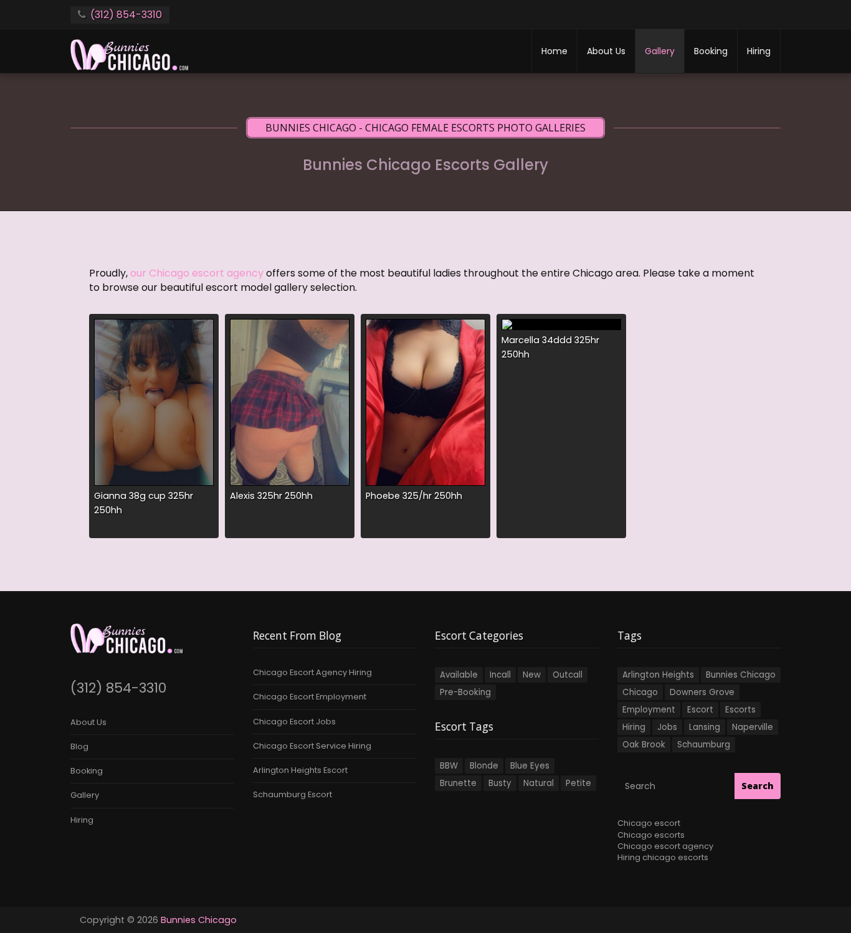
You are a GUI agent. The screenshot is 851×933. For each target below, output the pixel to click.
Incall (500, 675)
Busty (499, 783)
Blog (79, 746)
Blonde (484, 766)
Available (459, 675)
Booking (711, 51)
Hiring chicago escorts (662, 857)
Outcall (567, 675)
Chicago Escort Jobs (294, 721)
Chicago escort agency (665, 846)
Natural (538, 783)
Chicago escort (648, 823)
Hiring (759, 51)
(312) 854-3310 (126, 14)
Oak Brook (643, 745)
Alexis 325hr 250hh (271, 496)
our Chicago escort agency (197, 273)
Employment (648, 710)
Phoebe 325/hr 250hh (414, 496)
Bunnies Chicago (741, 675)
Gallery (660, 51)
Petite (578, 783)
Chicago (640, 692)
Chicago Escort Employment (309, 696)
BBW (449, 766)
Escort (700, 710)
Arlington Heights (658, 675)
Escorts (740, 710)
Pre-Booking (465, 692)
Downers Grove (702, 692)
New (532, 675)
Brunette (458, 783)
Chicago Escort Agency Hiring (312, 672)
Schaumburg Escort (292, 794)
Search (757, 786)
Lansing (704, 727)
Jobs (667, 727)
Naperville (752, 727)
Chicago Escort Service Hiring (312, 746)
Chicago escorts (651, 835)
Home (554, 51)
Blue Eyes (529, 766)
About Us (606, 51)
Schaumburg (703, 745)
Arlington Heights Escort (300, 770)
